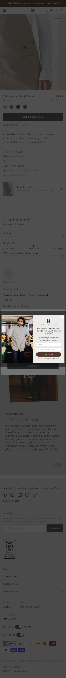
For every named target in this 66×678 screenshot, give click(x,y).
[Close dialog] (62, 316)
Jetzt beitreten (48, 354)
